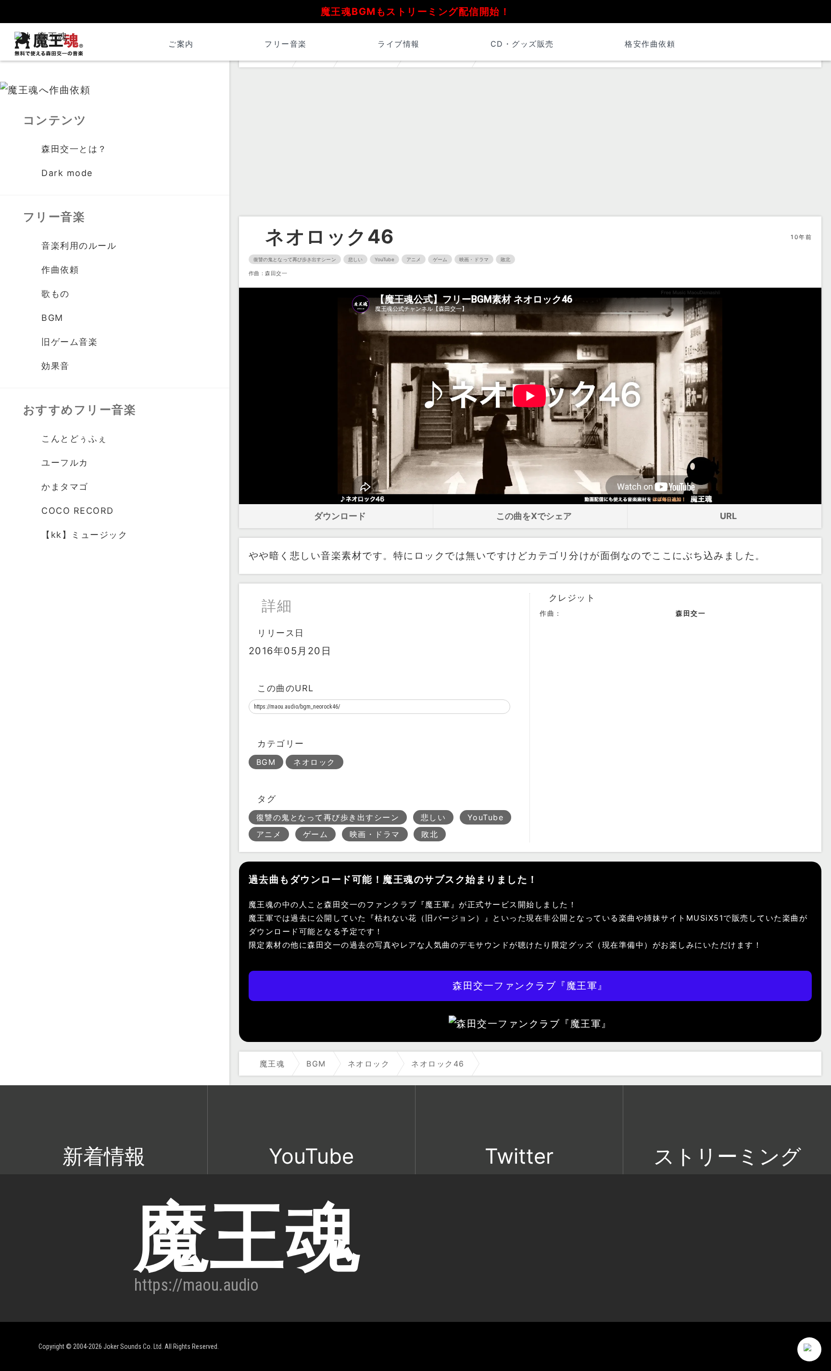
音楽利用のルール (78, 246)
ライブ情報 (399, 44)
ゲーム (440, 259)
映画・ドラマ (474, 259)
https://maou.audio (196, 1285)
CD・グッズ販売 (522, 44)
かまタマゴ (64, 487)
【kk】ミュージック (84, 535)
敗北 (505, 259)
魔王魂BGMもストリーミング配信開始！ (416, 11)
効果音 (55, 366)
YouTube (384, 259)
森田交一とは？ (74, 149)
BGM (266, 762)
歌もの (55, 294)
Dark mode (67, 173)
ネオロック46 (329, 236)
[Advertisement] (529, 144)
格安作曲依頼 (650, 44)
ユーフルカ (64, 462)
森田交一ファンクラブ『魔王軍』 (530, 985)
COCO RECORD (77, 511)
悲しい (355, 259)
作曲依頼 (60, 270)
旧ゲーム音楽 (69, 342)
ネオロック (314, 762)
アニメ (413, 259)
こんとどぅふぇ (74, 438)
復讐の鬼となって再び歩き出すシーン (294, 259)
